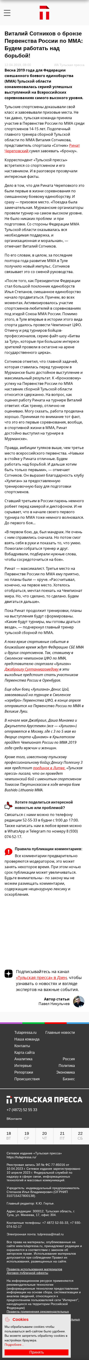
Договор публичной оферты (27, 1273)
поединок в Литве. (49, 767)
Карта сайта (24, 1053)
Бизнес (69, 1079)
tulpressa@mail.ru (50, 1234)
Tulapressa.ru (25, 1032)
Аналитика (23, 1059)
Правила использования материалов (34, 1269)
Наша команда (26, 1039)
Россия (69, 1059)
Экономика (65, 1072)
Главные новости (60, 1032)
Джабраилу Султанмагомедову (32, 669)
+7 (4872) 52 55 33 (22, 1110)
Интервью (22, 1066)
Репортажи (23, 1072)
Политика (67, 1066)
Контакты (22, 1046)
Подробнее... (14, 1344)
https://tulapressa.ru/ (21, 1157)
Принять (36, 1352)
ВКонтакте (14, 1119)
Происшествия (27, 1079)
